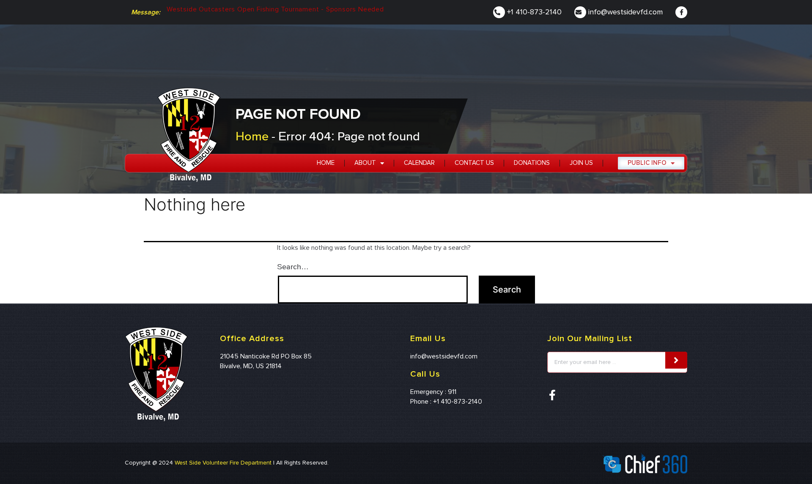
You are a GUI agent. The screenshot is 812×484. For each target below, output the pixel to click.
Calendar (419, 163)
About (365, 163)
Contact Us (474, 163)
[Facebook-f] (681, 12)
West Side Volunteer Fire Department (223, 463)
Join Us (581, 163)
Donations (532, 163)
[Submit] (676, 360)
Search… (293, 266)
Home (252, 136)
